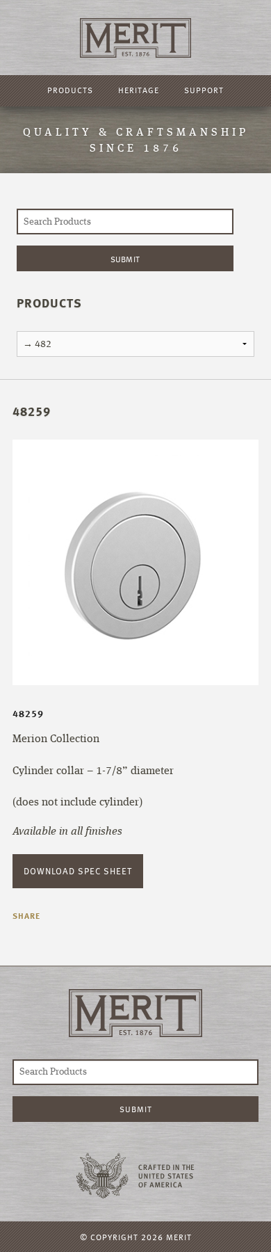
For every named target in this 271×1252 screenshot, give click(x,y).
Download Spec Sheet (78, 871)
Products (70, 89)
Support (204, 89)
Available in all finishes (67, 831)
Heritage (138, 89)
